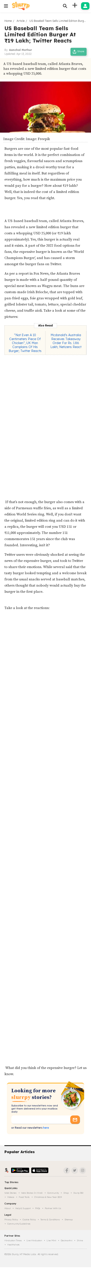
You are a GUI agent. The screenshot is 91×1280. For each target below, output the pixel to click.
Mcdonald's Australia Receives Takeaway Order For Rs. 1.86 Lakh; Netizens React (66, 341)
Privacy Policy (11, 1219)
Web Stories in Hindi (32, 1192)
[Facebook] (66, 1170)
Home (8, 20)
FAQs (37, 1208)
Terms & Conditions (50, 1219)
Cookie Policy (29, 1219)
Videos (10, 1197)
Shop (66, 1192)
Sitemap (68, 1219)
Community (53, 1192)
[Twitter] (74, 1170)
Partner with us (53, 1208)
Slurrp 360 (78, 1192)
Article (21, 20)
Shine (80, 1240)
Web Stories (10, 1192)
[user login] (85, 6)
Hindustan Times (13, 1240)
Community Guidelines (18, 1223)
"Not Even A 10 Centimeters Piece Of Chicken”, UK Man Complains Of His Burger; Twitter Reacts (25, 343)
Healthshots (13, 1244)
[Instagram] (82, 1170)
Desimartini (66, 1240)
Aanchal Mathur (20, 50)
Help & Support (23, 1208)
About (7, 1208)
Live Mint (51, 1240)
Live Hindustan (34, 1240)
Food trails (24, 1197)
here (45, 1127)
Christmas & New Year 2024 (48, 1197)
